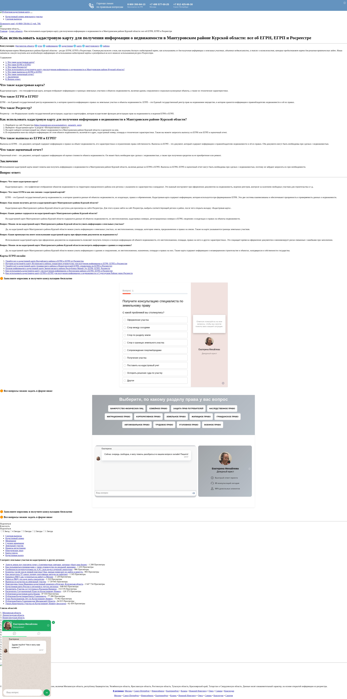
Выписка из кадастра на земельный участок (25, 581)
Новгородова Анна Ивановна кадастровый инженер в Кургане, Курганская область (44, 584)
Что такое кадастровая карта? (20, 62)
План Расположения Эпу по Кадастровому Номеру (29, 599)
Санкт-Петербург (142, 691)
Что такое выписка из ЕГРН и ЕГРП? (23, 72)
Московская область (11, 613)
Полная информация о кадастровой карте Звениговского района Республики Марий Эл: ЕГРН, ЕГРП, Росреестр (57, 268)
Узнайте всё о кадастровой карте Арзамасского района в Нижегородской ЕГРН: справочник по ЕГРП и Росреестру (58, 266)
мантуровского (92, 46)
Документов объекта (24, 46)
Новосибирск (158, 691)
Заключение (12, 77)
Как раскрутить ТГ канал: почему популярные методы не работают (36, 574)
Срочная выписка (13, 19)
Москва (128, 691)
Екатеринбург (172, 691)
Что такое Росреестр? (16, 67)
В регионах (118, 691)
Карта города (11, 553)
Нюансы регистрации (15, 548)
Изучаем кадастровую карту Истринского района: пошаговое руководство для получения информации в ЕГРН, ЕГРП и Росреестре (66, 263)
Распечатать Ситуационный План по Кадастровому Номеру (33, 591)
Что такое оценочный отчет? (19, 74)
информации (52, 46)
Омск (211, 691)
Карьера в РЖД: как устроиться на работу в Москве (29, 577)
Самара (219, 691)
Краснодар (229, 691)
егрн (40, 46)
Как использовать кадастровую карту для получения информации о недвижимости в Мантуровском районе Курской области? (65, 69)
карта (79, 46)
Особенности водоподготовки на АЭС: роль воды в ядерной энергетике (39, 569)
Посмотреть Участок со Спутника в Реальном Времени (31, 589)
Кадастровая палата (14, 555)
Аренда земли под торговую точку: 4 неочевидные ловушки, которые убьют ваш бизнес (46, 564)
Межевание (10, 541)
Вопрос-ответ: (13, 79)
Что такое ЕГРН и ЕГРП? (18, 64)
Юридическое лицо (14, 550)
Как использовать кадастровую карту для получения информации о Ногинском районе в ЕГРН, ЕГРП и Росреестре (59, 271)
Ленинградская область (13, 615)
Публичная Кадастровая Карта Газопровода (25, 596)
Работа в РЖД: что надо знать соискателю (24, 579)
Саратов (229, 695)
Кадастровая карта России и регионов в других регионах (31, 586)
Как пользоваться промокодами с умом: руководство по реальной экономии (40, 567)
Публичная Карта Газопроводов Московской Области (30, 601)
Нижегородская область (13, 617)
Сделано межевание (14, 543)
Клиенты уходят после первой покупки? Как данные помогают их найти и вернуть (44, 572)
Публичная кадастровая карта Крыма (22, 594)
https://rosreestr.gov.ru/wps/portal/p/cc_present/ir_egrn (58, 125)
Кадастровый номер (14, 538)
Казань (184, 691)
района (106, 46)
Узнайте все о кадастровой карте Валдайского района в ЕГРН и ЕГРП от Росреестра (44, 261)
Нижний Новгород (198, 691)
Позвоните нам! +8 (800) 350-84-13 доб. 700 (20, 23)
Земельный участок (14, 545)
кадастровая (67, 46)
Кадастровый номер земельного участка (24, 16)
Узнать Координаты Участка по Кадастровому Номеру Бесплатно (35, 603)
